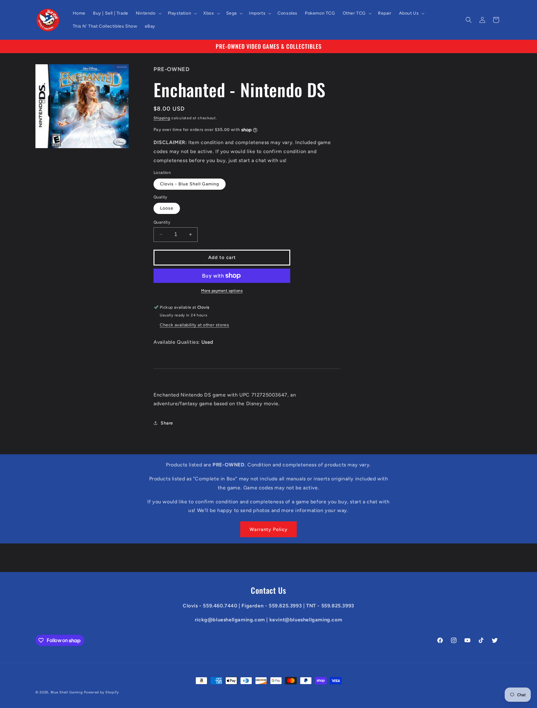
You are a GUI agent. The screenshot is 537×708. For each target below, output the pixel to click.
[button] (148, 13)
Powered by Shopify (101, 692)
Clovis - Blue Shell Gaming (189, 184)
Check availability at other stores (194, 325)
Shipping (162, 118)
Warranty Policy (268, 529)
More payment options (222, 290)
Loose (166, 208)
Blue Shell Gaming (67, 692)
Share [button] (167, 423)
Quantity (162, 222)
